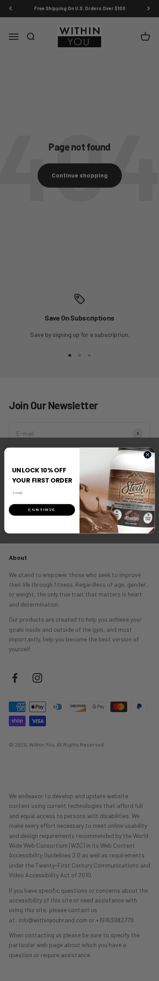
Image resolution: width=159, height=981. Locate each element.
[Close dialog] (147, 454)
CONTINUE (42, 510)
